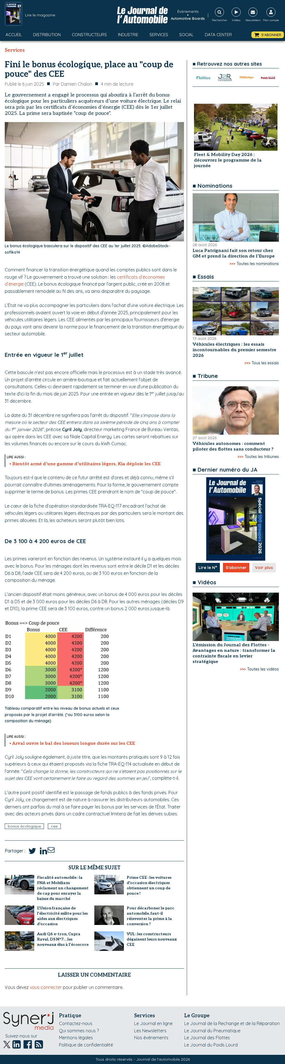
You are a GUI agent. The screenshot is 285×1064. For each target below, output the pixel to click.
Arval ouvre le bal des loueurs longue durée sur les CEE (73, 743)
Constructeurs (89, 34)
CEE (54, 826)
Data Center (218, 34)
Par (72, 84)
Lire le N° (207, 567)
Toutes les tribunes (262, 456)
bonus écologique (24, 826)
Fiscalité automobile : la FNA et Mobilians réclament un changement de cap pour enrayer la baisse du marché (63, 888)
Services (158, 34)
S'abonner (236, 567)
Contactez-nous (75, 1023)
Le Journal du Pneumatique (212, 1030)
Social (186, 34)
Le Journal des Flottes (207, 1037)
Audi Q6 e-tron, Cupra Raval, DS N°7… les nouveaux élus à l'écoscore (63, 939)
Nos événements (151, 1037)
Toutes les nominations (258, 263)
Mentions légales (76, 1037)
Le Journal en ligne (153, 1023)
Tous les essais (265, 362)
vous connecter (46, 987)
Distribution (47, 34)
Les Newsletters (150, 1030)
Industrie (128, 34)
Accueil (14, 34)
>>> (232, 263)
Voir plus (264, 567)
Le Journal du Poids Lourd (211, 1045)
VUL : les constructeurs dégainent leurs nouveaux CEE (152, 939)
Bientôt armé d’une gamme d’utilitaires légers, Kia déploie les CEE (86, 464)
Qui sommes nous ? (79, 1030)
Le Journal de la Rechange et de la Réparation (232, 1023)
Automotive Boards (188, 18)
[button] (267, 34)
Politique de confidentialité (86, 1045)
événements (187, 11)
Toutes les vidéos (263, 669)
